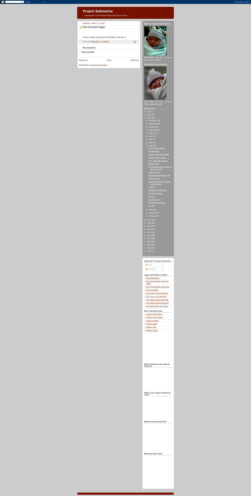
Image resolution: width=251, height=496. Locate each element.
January (152, 216)
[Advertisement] (157, 347)
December (153, 121)
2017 (149, 220)
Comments (151, 269)
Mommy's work (152, 330)
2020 (149, 112)
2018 (149, 118)
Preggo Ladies (151, 324)
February (152, 213)
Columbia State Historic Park (159, 175)
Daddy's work (151, 327)
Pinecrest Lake (154, 179)
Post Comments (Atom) (98, 65)
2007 (149, 251)
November (153, 124)
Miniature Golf (153, 164)
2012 (149, 235)
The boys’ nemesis (155, 193)
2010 (149, 242)
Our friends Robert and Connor (157, 287)
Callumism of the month (157, 190)
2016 (149, 223)
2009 (149, 245)
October (152, 127)
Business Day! (153, 151)
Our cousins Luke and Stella (157, 293)
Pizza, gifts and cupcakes (158, 161)
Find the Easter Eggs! (156, 203)
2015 (149, 226)
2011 (149, 238)
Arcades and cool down (157, 158)
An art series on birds (156, 148)
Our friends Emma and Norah (157, 300)
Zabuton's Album (152, 321)
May (151, 142)
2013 (149, 232)
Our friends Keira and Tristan (157, 306)
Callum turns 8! (154, 172)
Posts (149, 265)
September (153, 130)
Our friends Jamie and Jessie (157, 303)
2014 (149, 229)
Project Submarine (98, 11)
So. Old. (151, 206)
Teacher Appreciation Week (158, 155)
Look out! (151, 187)
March (151, 210)
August (152, 133)
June (151, 139)
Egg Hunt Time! (154, 200)
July (151, 136)
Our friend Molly (152, 290)
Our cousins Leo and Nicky (156, 297)
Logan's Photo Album (154, 314)
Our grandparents (152, 278)
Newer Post (83, 60)
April (151, 146)
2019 (149, 115)
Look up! (151, 197)
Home (109, 60)
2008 (149, 248)
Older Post (135, 60)
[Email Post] (134, 42)
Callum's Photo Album (154, 318)
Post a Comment (88, 52)
